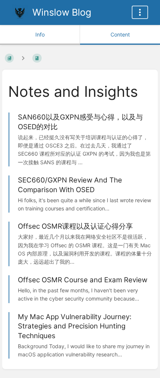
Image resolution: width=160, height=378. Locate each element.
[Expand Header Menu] (140, 12)
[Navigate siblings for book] (23, 58)
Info (40, 34)
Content (120, 34)
